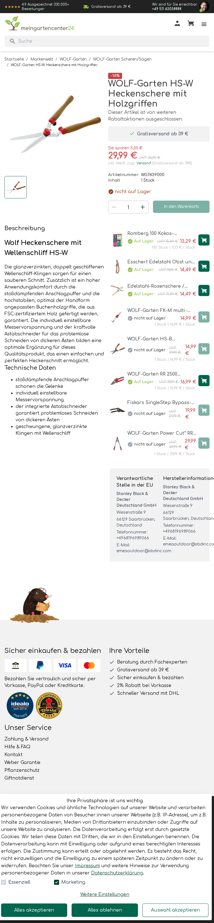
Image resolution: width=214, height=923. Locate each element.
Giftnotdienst (19, 778)
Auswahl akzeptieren (175, 910)
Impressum (87, 865)
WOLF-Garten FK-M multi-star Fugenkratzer (157, 311)
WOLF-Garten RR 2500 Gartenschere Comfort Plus (159, 375)
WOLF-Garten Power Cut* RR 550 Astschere (160, 434)
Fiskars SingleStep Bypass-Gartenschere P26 (159, 403)
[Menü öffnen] (204, 24)
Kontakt (13, 754)
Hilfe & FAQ (17, 746)
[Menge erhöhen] (142, 207)
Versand (144, 163)
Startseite (14, 59)
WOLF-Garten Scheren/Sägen (122, 59)
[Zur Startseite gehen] (39, 23)
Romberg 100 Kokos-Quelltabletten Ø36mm (153, 234)
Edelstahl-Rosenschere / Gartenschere (155, 287)
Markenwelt (41, 59)
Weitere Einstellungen (104, 894)
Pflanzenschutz (22, 770)
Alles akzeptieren (34, 910)
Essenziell (19, 882)
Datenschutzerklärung (117, 873)
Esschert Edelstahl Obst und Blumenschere (161, 262)
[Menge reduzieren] (114, 207)
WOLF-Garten (73, 59)
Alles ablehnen (105, 910)
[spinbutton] (128, 207)
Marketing (73, 882)
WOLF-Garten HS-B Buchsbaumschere (149, 339)
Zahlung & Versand (26, 739)
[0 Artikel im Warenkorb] (190, 24)
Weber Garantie (22, 762)
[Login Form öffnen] (177, 24)
